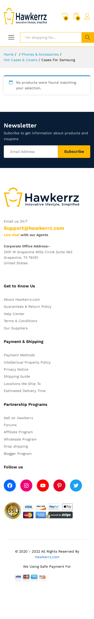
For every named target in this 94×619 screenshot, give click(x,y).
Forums (10, 425)
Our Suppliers (16, 328)
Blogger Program (18, 454)
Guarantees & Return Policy (27, 306)
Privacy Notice (16, 369)
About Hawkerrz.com (22, 299)
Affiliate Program (18, 432)
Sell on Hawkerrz (18, 418)
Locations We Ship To (22, 384)
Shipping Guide (17, 376)
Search (87, 37)
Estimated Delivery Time (25, 391)
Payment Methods (19, 355)
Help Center (14, 314)
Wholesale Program (20, 439)
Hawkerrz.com (47, 557)
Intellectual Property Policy (27, 362)
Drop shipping (16, 446)
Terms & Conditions (20, 321)
